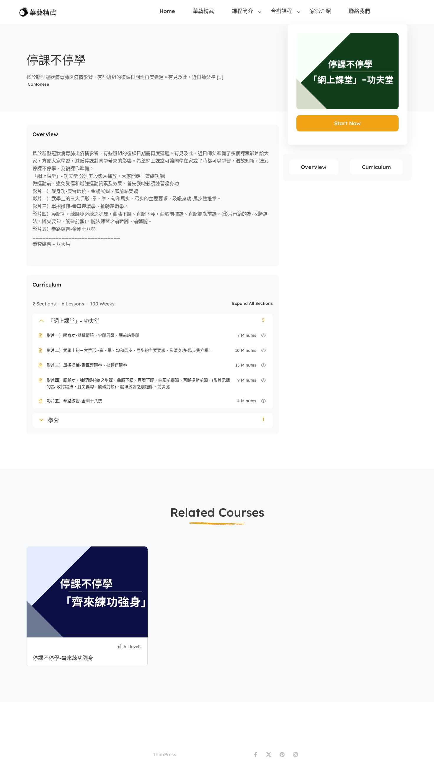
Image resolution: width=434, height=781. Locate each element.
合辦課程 (281, 11)
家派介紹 (320, 11)
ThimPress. (165, 754)
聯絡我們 (359, 11)
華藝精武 (203, 11)
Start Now (347, 123)
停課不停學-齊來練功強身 (63, 658)
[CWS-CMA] (38, 11)
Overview (314, 167)
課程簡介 (242, 11)
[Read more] (87, 592)
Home (167, 11)
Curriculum (376, 167)
